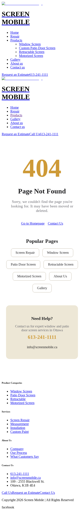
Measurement (19, 424)
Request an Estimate (15, 74)
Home (14, 32)
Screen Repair (25, 252)
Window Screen (30, 44)
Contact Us (55, 223)
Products (16, 40)
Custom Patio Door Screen (37, 48)
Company (17, 449)
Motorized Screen (31, 56)
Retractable (18, 399)
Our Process (18, 453)
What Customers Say (24, 456)
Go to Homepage (33, 223)
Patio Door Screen (23, 264)
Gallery (15, 59)
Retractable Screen (31, 52)
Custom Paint (19, 431)
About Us (60, 276)
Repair (14, 36)
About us (16, 63)
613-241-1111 (38, 74)
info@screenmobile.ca (42, 347)
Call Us (34, 134)
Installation (17, 428)
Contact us (17, 67)
